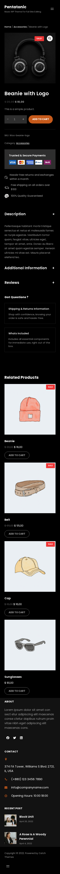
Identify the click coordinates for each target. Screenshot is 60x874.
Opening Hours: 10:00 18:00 (29, 796)
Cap (7, 598)
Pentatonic (15, 7)
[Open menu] (52, 9)
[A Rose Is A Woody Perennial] (10, 838)
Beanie (9, 441)
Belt (7, 520)
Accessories (20, 26)
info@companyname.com (30, 787)
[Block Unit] (10, 821)
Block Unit (26, 817)
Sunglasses (13, 677)
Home (7, 26)
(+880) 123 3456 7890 (26, 779)
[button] (50, 38)
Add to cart (40, 119)
